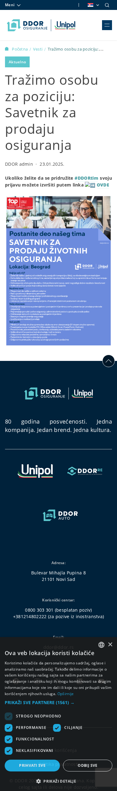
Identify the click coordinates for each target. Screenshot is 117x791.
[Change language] (93, 5)
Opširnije (65, 693)
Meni (9, 4)
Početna (20, 49)
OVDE (103, 185)
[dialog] (58, 714)
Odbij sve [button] (88, 765)
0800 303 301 (39, 610)
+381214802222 (30, 616)
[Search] (107, 4)
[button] (58, 702)
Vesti (38, 49)
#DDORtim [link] (86, 178)
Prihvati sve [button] (32, 765)
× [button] (110, 644)
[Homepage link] (41, 25)
